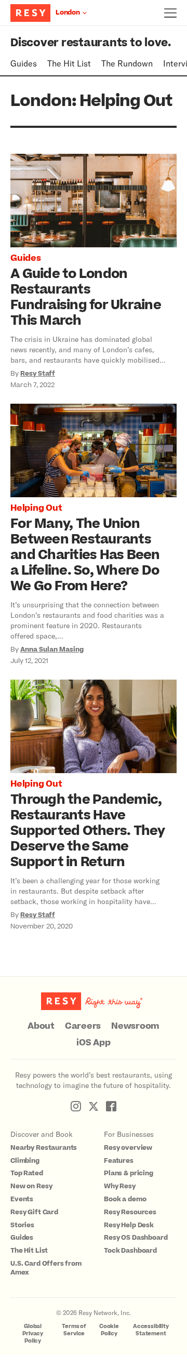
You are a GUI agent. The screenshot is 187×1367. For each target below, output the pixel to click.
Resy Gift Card (34, 1212)
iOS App (93, 1043)
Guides (23, 63)
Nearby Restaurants (43, 1147)
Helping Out (36, 508)
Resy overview (128, 1147)
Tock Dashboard (130, 1250)
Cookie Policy (109, 1329)
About (41, 1026)
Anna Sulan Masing (52, 649)
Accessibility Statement (151, 1329)
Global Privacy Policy (32, 1333)
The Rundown (127, 63)
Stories (22, 1225)
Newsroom (135, 1026)
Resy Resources (130, 1212)
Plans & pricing (128, 1173)
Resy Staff (37, 373)
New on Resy (31, 1186)
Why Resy (120, 1186)
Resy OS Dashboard (135, 1237)
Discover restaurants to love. (90, 42)
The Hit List (69, 63)
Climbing (24, 1160)
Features (118, 1160)
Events (21, 1199)
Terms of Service (74, 1329)
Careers (83, 1026)
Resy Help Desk (129, 1225)
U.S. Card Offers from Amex (46, 1268)
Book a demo (125, 1199)
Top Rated (26, 1173)
